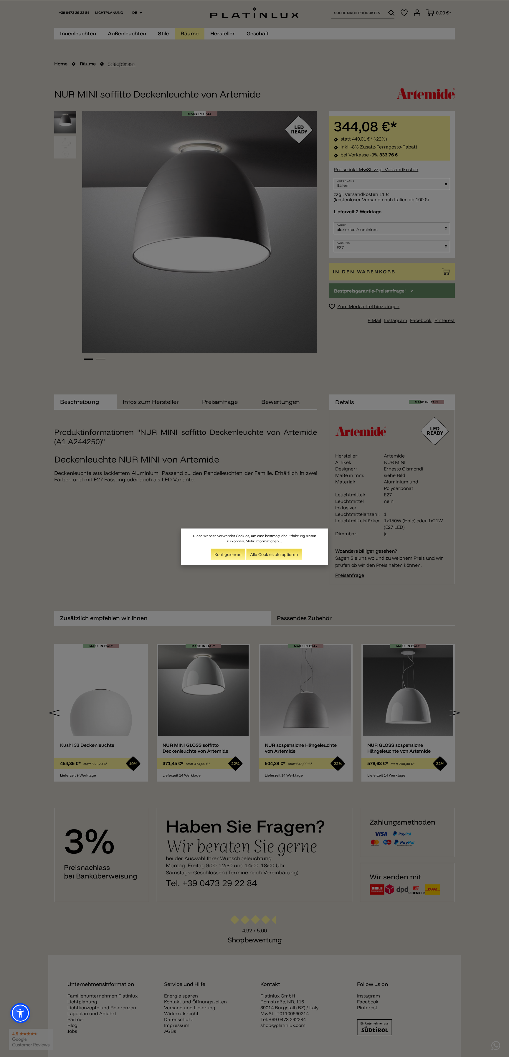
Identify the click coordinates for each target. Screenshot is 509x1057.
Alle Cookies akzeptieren (274, 554)
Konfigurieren (228, 554)
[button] (20, 1013)
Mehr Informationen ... (264, 541)
